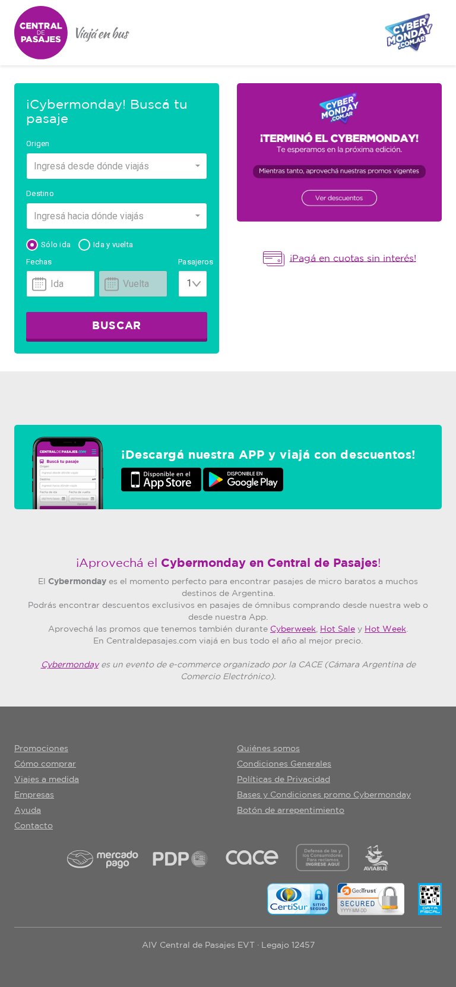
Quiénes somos (268, 748)
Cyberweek (293, 629)
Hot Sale (337, 629)
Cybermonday (70, 664)
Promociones (41, 748)
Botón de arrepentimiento (290, 810)
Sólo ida (56, 244)
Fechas (39, 261)
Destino (40, 193)
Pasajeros (192, 261)
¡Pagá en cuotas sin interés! (353, 258)
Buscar (116, 326)
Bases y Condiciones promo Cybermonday (324, 795)
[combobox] (116, 166)
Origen (38, 143)
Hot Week (385, 629)
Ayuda (27, 810)
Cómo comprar (45, 764)
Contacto (33, 826)
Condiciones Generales (284, 764)
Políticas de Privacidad (283, 779)
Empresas (34, 795)
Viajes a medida (46, 779)
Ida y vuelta (113, 244)
